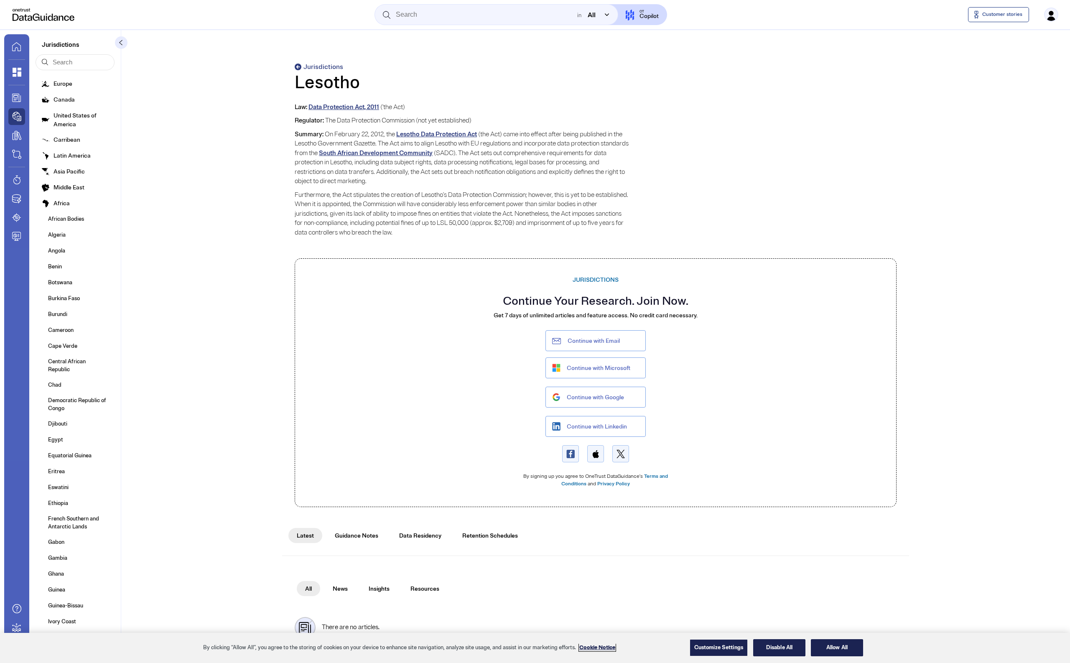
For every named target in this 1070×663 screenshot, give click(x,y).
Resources (424, 588)
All (308, 588)
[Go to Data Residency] (16, 198)
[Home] (44, 14)
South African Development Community (376, 153)
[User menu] (1051, 14)
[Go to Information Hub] (16, 97)
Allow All (837, 647)
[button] (121, 42)
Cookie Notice (597, 647)
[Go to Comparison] (16, 154)
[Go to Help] (16, 608)
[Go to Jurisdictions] (16, 116)
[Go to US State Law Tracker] (16, 217)
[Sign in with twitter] (620, 453)
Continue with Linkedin (597, 426)
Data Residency (420, 535)
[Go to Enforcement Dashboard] (16, 236)
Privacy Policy (613, 484)
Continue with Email (594, 340)
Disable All (779, 647)
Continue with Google (595, 397)
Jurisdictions (323, 67)
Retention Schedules (490, 535)
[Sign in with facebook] (570, 453)
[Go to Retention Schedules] (16, 179)
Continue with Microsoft (598, 368)
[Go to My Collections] (16, 72)
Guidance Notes (356, 535)
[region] (535, 648)
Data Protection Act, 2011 (343, 107)
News (340, 588)
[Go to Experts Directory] (16, 627)
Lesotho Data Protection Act (436, 134)
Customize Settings (718, 647)
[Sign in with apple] (595, 453)
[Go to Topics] (16, 135)
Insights (379, 588)
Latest (305, 535)
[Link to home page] (16, 46)
